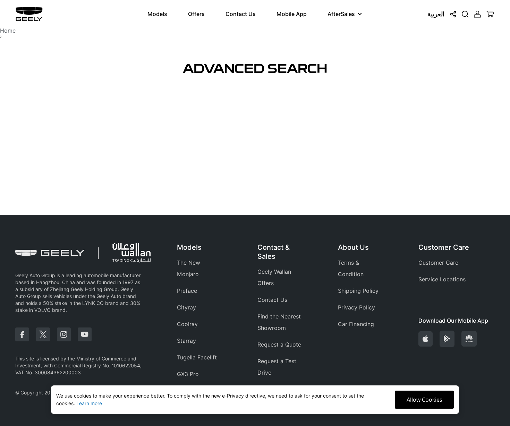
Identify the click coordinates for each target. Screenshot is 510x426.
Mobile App (292, 14)
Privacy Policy (356, 307)
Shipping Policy (358, 291)
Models (157, 14)
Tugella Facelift (197, 357)
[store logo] (29, 14)
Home (8, 30)
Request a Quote (279, 344)
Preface (187, 291)
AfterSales (341, 14)
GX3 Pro (188, 374)
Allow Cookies (424, 399)
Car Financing (356, 324)
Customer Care (438, 262)
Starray (186, 341)
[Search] (465, 14)
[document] (255, 399)
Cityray (186, 307)
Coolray (187, 324)
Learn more (89, 403)
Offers (196, 14)
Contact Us (241, 14)
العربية (435, 14)
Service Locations (442, 279)
